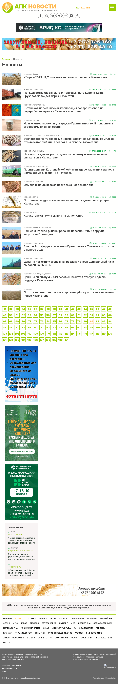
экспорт (64, 618)
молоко (34, 623)
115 (79, 333)
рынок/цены (107, 618)
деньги (31, 638)
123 (17, 339)
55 (41, 315)
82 (97, 321)
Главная (7, 618)
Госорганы (86, 638)
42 (72, 309)
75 (54, 321)
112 (60, 333)
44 (85, 309)
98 (85, 327)
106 (23, 333)
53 (29, 315)
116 (85, 333)
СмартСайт (110, 678)
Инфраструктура (61, 628)
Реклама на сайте (30, 628)
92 (48, 327)
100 (97, 327)
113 (66, 333)
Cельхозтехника (102, 623)
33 (17, 309)
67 (4, 321)
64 (97, 315)
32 (11, 309)
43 (79, 309)
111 (54, 333)
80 (85, 321)
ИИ (75, 628)
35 (29, 309)
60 (73, 315)
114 (73, 333)
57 (54, 315)
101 (104, 327)
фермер (79, 633)
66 (110, 315)
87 (17, 327)
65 (103, 315)
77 (66, 321)
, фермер (36, 74)
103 (5, 333)
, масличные (38, 182)
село (74, 638)
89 (29, 327)
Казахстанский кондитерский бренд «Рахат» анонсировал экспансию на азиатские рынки (20, 534)
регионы (100, 628)
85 (4, 327)
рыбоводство (94, 633)
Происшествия (103, 638)
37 (41, 309)
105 (17, 333)
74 (48, 321)
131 (66, 339)
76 (60, 321)
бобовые (92, 618)
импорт (63, 623)
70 (23, 321)
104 (11, 333)
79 (79, 321)
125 (29, 339)
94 (60, 327)
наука (53, 618)
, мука (35, 212)
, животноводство (54, 136)
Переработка (10, 628)
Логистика (84, 623)
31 (4, 309)
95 (66, 327)
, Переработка (38, 105)
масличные (78, 618)
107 (29, 333)
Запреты (42, 638)
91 (41, 327)
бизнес (43, 618)
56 (48, 315)
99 (91, 327)
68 (11, 321)
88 (23, 327)
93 (54, 327)
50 (11, 315)
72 (35, 321)
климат (7, 633)
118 (97, 333)
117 (91, 333)
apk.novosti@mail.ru (31, 678)
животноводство (13, 638)
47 (103, 309)
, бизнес (35, 120)
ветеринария (49, 623)
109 (42, 333)
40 (60, 309)
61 (79, 315)
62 (85, 315)
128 (48, 339)
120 (110, 333)
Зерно (6, 623)
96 (73, 327)
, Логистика (37, 90)
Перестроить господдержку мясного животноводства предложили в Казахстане (21, 567)
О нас (4, 671)
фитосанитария (59, 638)
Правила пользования (11, 665)
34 (23, 309)
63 (91, 315)
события (40, 633)
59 (66, 315)
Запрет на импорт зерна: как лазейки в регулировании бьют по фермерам (20, 550)
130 (60, 339)
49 (4, 315)
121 (4, 339)
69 (17, 321)
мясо (24, 623)
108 (36, 333)
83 (103, 321)
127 (42, 339)
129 (54, 339)
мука (15, 623)
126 (36, 339)
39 (54, 309)
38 (48, 309)
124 (23, 339)
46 (97, 309)
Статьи (32, 618)
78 (72, 321)
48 (110, 309)
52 (23, 315)
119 (104, 333)
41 (66, 309)
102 (110, 327)
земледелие (86, 628)
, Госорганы (45, 228)
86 (11, 327)
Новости (28, 74)
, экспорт (45, 166)
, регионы (36, 166)
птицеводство (23, 633)
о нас (46, 628)
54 (35, 315)
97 (79, 327)
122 (11, 339)
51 (17, 315)
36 (35, 309)
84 (110, 321)
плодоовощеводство (59, 633)
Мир (73, 623)
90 (35, 327)
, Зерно (35, 197)
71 (29, 321)
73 (41, 321)
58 (60, 315)
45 (91, 309)
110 (48, 333)
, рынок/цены (38, 151)
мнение (7, 642)
